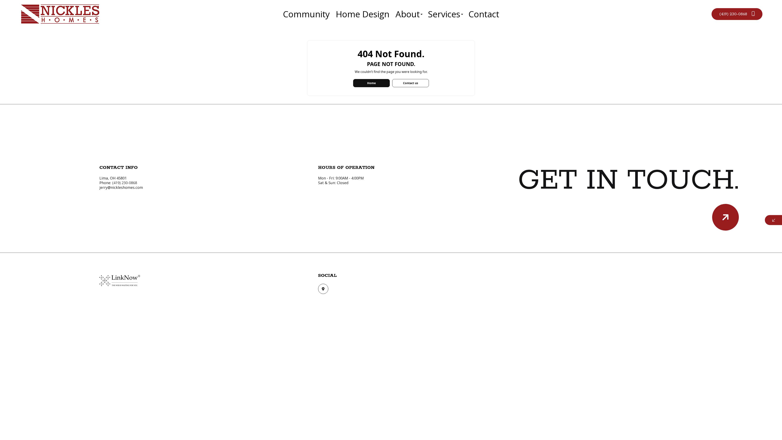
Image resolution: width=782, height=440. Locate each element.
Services (444, 14)
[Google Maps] (323, 289)
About (407, 14)
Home (371, 83)
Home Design (362, 14)
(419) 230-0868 (733, 14)
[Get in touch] (725, 217)
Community (306, 14)
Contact (483, 14)
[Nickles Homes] (60, 13)
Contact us (410, 83)
